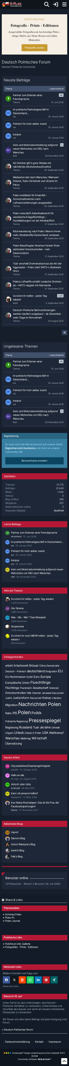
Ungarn (9, 732)
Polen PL (10, 917)
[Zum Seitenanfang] (64, 1061)
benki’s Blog (17, 850)
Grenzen (54, 687)
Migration (11, 705)
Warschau (12, 738)
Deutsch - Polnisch (15, 671)
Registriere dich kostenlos (20, 448)
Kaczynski (35, 697)
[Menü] (64, 4)
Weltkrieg (26, 738)
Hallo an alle (17, 775)
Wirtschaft (39, 738)
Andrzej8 (15, 788)
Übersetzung (13, 743)
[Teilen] (64, 332)
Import (14, 832)
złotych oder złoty (21, 784)
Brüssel (33, 665)
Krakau (46, 698)
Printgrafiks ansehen (34, 47)
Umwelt (55, 727)
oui (12, 545)
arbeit (9, 665)
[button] (38, 979)
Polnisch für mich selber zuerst (30, 390)
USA (45, 733)
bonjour (17, 400)
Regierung (11, 727)
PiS (15, 713)
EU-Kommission (15, 677)
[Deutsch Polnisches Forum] (13, 4)
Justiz (8, 697)
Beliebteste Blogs (13, 823)
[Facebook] (6, 979)
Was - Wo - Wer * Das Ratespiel (28, 617)
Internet (36, 692)
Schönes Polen (13, 914)
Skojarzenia (17, 626)
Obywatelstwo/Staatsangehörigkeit (30, 765)
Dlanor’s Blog (18, 838)
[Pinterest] (46, 979)
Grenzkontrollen (15, 693)
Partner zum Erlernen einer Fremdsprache (27, 363)
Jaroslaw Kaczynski (53, 692)
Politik (36, 713)
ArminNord (16, 536)
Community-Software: (34, 1059)
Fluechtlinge (40, 682)
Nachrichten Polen (39, 704)
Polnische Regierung (16, 721)
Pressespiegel (45, 720)
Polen (24, 712)
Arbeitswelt (21, 665)
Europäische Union (17, 682)
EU (60, 671)
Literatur (56, 697)
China (42, 665)
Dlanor (14, 810)
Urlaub (19, 733)
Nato (8, 713)
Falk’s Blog (17, 856)
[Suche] (46, 4)
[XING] (54, 979)
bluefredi (59, 510)
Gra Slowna (17, 608)
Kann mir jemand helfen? (24, 793)
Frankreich (26, 687)
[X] (14, 979)
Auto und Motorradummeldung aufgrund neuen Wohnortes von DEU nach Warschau (35, 415)
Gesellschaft (40, 688)
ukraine (45, 727)
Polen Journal (12, 920)
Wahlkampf (56, 733)
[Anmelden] (55, 4)
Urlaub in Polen (33, 732)
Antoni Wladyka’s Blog (23, 844)
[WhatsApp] (30, 979)
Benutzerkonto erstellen (34, 460)
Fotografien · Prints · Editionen (21, 946)
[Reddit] (22, 979)
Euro (37, 677)
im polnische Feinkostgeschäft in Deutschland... (31, 377)
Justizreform (21, 698)
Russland (25, 727)
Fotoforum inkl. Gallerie (17, 943)
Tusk (36, 727)
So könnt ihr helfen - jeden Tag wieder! (32, 598)
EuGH (30, 676)
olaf (13, 576)
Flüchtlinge (12, 688)
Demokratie (52, 665)
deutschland (36, 671)
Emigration (51, 671)
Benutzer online (16, 878)
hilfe (29, 692)
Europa (46, 677)
